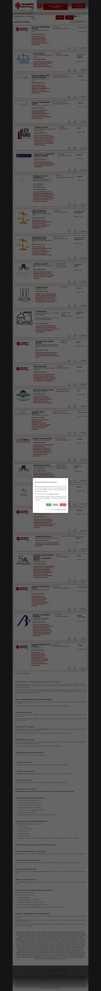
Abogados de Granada (61, 509)
